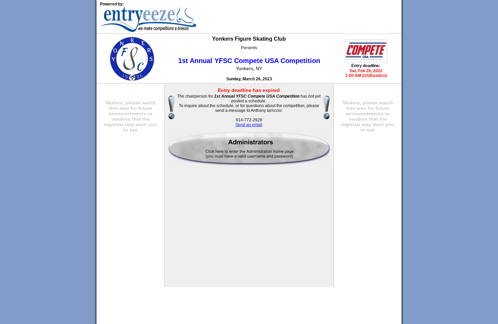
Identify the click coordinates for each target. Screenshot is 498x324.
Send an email (248, 124)
